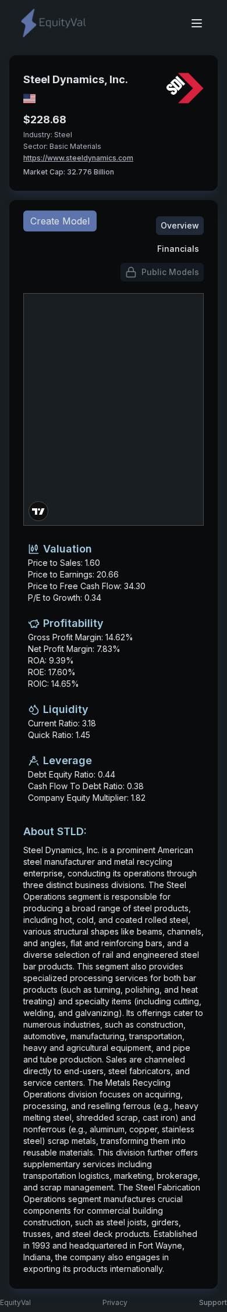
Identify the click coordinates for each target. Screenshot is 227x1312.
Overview (180, 225)
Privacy (114, 1302)
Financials (178, 249)
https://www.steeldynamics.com (78, 158)
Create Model (60, 221)
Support (213, 1302)
